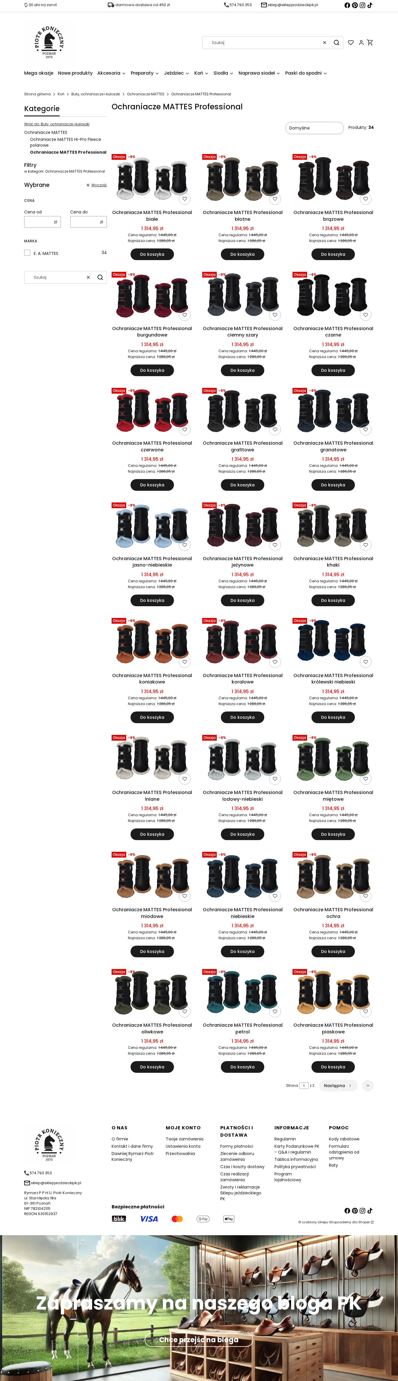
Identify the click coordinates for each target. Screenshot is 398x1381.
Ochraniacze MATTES (145, 94)
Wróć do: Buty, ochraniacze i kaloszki (56, 124)
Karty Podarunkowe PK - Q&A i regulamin (296, 1149)
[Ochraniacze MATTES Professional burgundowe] (152, 296)
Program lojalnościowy (287, 1177)
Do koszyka (152, 254)
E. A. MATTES (46, 253)
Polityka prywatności (295, 1167)
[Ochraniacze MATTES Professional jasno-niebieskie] (152, 526)
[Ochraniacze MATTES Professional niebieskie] (242, 876)
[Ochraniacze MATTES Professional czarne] (333, 296)
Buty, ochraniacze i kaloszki (95, 94)
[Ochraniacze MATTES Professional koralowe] (242, 643)
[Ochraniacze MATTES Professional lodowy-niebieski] (242, 759)
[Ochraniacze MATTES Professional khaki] (333, 527)
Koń (61, 94)
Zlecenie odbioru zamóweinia (237, 1156)
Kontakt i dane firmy (132, 1146)
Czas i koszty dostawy (242, 1167)
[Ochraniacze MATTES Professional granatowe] (333, 411)
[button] (336, 43)
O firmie (120, 1139)
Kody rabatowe (344, 1139)
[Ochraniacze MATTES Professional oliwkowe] (152, 993)
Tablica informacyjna (296, 1159)
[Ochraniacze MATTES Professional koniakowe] (152, 642)
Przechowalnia (180, 1153)
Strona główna (37, 94)
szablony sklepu (315, 1222)
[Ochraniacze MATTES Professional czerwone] (152, 411)
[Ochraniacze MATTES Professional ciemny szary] (242, 296)
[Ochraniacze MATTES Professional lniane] (152, 759)
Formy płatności (236, 1146)
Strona (292, 1085)
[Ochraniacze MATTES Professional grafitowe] (242, 411)
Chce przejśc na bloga (199, 1340)
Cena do (79, 212)
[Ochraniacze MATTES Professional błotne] (242, 179)
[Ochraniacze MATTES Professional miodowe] (152, 877)
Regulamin (285, 1139)
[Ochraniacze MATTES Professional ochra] (333, 876)
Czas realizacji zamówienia (234, 1177)
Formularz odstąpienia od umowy (344, 1152)
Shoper (364, 1222)
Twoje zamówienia (184, 1139)
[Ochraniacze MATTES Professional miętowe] (333, 759)
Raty (333, 1165)
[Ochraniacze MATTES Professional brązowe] (333, 179)
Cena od (33, 212)
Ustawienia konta (183, 1146)
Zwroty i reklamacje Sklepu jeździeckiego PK (240, 1193)
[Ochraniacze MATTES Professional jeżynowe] (242, 526)
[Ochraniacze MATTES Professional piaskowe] (333, 993)
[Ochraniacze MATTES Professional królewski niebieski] (333, 643)
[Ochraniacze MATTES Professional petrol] (242, 993)
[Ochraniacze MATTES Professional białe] (152, 180)
